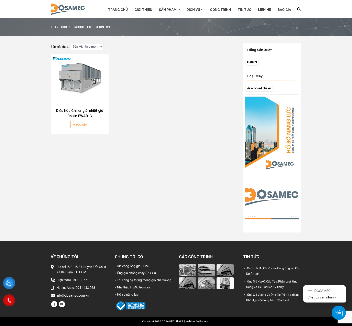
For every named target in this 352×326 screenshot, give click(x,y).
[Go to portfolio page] (187, 270)
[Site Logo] (68, 9)
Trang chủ (118, 10)
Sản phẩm (168, 10)
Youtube (62, 304)
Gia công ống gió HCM (132, 266)
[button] (299, 9)
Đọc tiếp (81, 124)
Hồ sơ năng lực (128, 294)
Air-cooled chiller (259, 88)
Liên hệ (264, 10)
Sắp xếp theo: (60, 47)
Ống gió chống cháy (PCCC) (136, 273)
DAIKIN (252, 62)
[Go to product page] (80, 78)
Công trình (220, 10)
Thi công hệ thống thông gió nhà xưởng (144, 280)
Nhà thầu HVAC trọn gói (133, 287)
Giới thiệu (143, 10)
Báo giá (284, 10)
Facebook (54, 304)
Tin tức (244, 10)
